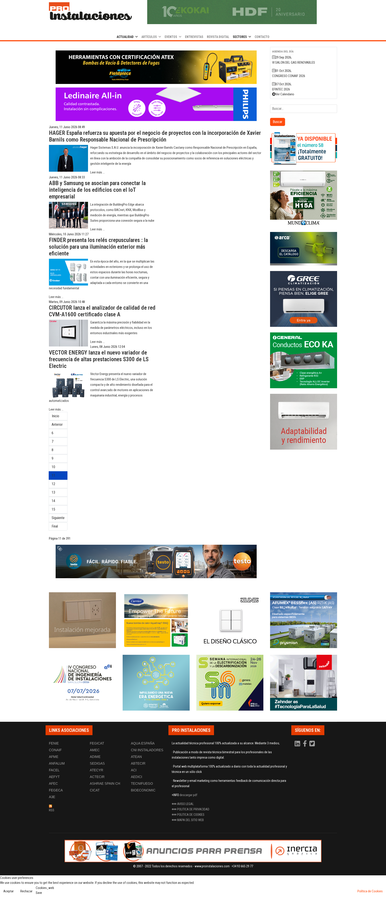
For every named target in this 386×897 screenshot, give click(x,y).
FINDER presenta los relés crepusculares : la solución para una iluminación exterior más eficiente (98, 247)
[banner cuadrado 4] (303, 299)
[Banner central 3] (156, 561)
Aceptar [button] (8, 891)
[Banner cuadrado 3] (303, 248)
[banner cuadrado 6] (303, 422)
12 (53, 484)
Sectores (240, 37)
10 (53, 467)
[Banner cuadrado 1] (303, 148)
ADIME (95, 757)
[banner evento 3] (230, 620)
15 (53, 509)
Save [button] (39, 893)
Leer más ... (97, 172)
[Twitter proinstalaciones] (312, 745)
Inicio (55, 416)
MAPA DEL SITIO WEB (190, 820)
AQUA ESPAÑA (143, 743)
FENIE (54, 743)
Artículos (149, 37)
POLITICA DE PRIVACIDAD (193, 809)
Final (55, 526)
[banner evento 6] (156, 683)
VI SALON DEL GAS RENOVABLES (293, 62)
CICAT (95, 790)
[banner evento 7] (230, 683)
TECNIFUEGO (142, 783)
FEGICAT (97, 743)
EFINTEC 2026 (281, 89)
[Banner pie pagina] (193, 851)
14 (53, 501)
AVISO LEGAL (185, 804)
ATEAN (136, 757)
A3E (52, 797)
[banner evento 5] (82, 683)
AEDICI (136, 777)
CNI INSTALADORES (147, 750)
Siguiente (58, 518)
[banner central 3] (156, 104)
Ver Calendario (284, 94)
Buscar (277, 122)
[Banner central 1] (156, 67)
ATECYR (96, 770)
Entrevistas (194, 37)
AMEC (95, 750)
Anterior (57, 424)
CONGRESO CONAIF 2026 (288, 76)
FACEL (54, 770)
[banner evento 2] (156, 620)
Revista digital (218, 37)
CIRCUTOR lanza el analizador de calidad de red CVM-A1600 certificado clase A (102, 311)
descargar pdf (188, 795)
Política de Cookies (370, 891)
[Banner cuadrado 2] (303, 198)
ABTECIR (138, 763)
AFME (53, 757)
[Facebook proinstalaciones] (305, 745)
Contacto (262, 37)
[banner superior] (232, 12)
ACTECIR (97, 777)
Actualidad (125, 37)
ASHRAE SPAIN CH (105, 783)
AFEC (53, 783)
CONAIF (55, 750)
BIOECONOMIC (143, 790)
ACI (133, 770)
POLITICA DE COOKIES (190, 814)
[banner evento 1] (82, 620)
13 (53, 492)
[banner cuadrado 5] (303, 360)
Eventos (171, 37)
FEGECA (56, 790)
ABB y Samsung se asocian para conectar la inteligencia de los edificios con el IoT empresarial (97, 190)
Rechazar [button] (26, 891)
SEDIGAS (97, 763)
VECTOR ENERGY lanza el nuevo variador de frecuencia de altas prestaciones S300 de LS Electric (99, 359)
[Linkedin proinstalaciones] (298, 745)
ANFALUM (57, 763)
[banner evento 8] (303, 683)
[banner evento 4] (303, 620)
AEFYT (54, 777)
